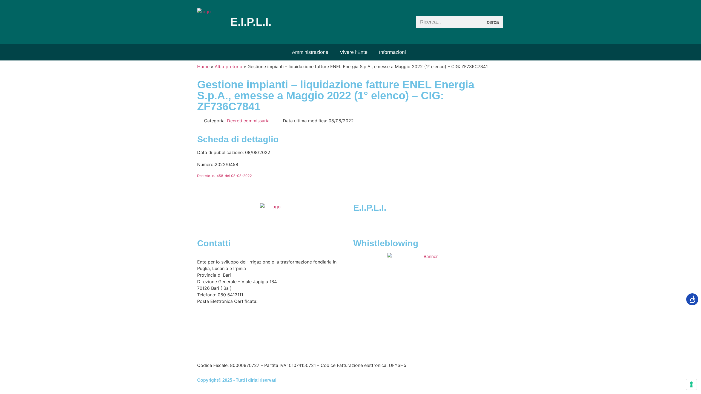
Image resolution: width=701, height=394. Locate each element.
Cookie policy (322, 349)
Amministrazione (310, 52)
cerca (493, 22)
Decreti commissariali (249, 120)
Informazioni (392, 52)
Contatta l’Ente (212, 349)
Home (203, 66)
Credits (348, 349)
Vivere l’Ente (353, 52)
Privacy (296, 349)
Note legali (273, 349)
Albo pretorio (228, 66)
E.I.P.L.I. (369, 208)
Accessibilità (245, 349)
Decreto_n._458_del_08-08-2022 (224, 176)
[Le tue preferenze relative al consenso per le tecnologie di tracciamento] (691, 384)
